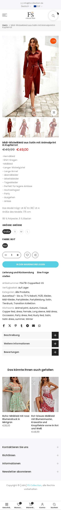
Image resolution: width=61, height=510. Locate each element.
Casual (43, 307)
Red (30, 315)
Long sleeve (38, 311)
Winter (29, 319)
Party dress (21, 315)
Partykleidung (37, 299)
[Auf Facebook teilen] (3, 325)
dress (19, 311)
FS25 (40, 295)
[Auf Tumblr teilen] (21, 325)
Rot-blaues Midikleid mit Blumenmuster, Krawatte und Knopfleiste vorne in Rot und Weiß (44, 422)
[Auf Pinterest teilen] (15, 325)
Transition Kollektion (24, 303)
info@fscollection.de (33, 3)
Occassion (8, 315)
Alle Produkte (22, 292)
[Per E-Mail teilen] (33, 325)
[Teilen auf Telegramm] (27, 325)
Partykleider (22, 299)
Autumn (33, 307)
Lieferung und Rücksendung (18, 272)
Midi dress (51, 311)
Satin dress (8, 319)
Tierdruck (7, 303)
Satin (48, 299)
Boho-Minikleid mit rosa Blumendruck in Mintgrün (15, 419)
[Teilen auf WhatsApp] (39, 325)
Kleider (47, 295)
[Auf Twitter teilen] (9, 325)
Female (27, 311)
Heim (5, 25)
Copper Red (8, 311)
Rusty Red (38, 315)
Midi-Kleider (8, 299)
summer (20, 319)
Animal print (21, 307)
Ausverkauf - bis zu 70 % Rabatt (19, 295)
